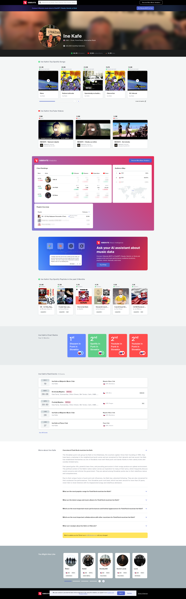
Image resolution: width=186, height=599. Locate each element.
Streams (86, 173)
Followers (76, 173)
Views (106, 173)
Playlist (40, 212)
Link (69, 216)
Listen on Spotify (140, 101)
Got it (121, 593)
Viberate (29, 2)
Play (48, 80)
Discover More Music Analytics (151, 2)
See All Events (43, 432)
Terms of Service (143, 593)
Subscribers (96, 173)
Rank (39, 173)
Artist (46, 173)
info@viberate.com (91, 535)
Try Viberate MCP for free (145, 8)
